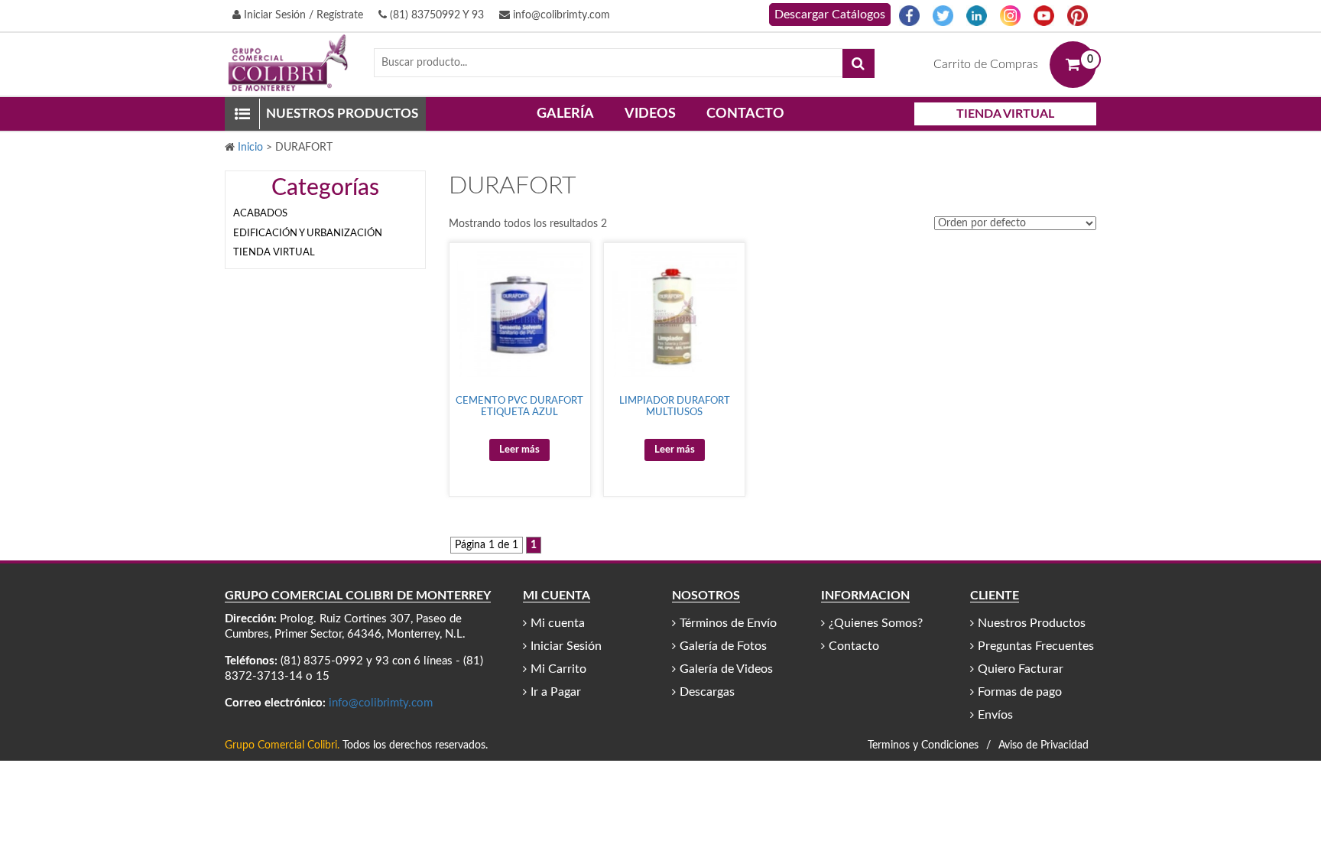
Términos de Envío (728, 623)
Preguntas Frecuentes (1036, 646)
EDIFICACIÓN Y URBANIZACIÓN (307, 234)
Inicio (250, 147)
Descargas (707, 692)
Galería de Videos (726, 669)
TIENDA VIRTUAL (1005, 114)
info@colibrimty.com (560, 15)
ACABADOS (260, 214)
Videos (650, 114)
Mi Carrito (558, 669)
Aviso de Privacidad (1043, 745)
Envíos (995, 715)
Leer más (519, 450)
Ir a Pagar (556, 692)
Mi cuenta (558, 623)
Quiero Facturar (1020, 669)
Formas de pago (1020, 692)
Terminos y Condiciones (923, 745)
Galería (565, 114)
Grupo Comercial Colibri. (282, 745)
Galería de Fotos (723, 646)
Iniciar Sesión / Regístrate (302, 15)
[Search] (858, 63)
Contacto (745, 114)
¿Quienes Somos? (876, 623)
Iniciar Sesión (566, 646)
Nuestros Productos (1032, 623)
